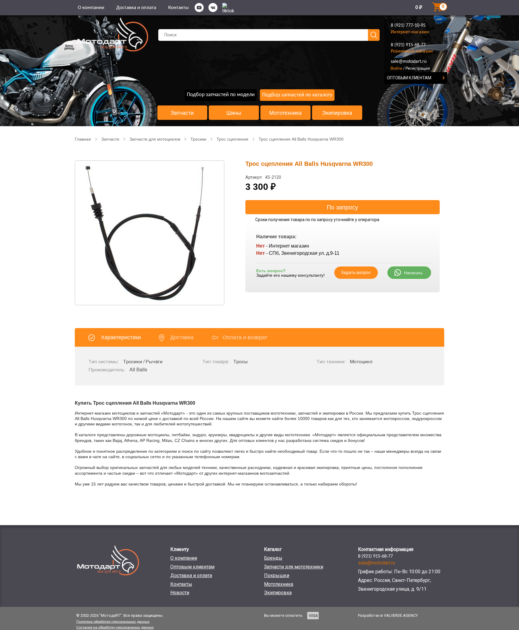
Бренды (273, 558)
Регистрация (417, 68)
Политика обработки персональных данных (113, 621)
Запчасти (182, 113)
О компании (91, 7)
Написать (413, 272)
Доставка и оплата (136, 7)
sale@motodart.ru (408, 61)
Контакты (178, 7)
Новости (179, 592)
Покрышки (276, 575)
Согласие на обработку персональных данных (115, 627)
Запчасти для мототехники (293, 567)
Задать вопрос (356, 272)
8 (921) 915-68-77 (408, 45)
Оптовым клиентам (192, 567)
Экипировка (337, 113)
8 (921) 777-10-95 (408, 25)
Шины (233, 113)
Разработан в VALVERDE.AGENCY (388, 615)
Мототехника (285, 113)
